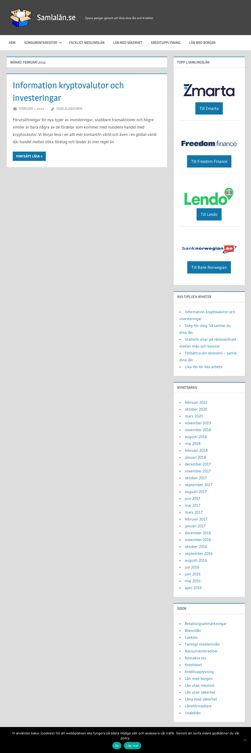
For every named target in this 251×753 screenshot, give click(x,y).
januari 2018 (195, 457)
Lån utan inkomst (199, 685)
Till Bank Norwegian (209, 267)
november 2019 (198, 422)
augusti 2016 (196, 560)
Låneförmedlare (198, 705)
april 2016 (193, 587)
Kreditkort (193, 664)
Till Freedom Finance (209, 161)
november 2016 (198, 539)
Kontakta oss (195, 657)
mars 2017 (193, 512)
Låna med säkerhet (201, 699)
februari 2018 (196, 450)
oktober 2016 (196, 546)
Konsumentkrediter (40, 42)
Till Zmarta (209, 108)
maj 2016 (193, 580)
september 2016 (199, 553)
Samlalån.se (56, 17)
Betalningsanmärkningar (206, 623)
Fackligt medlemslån (86, 42)
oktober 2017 (196, 477)
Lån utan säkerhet (200, 692)
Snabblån (193, 712)
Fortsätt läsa (28, 156)
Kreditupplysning (165, 42)
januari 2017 (195, 525)
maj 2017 (192, 505)
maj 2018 (193, 443)
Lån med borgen (202, 42)
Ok (117, 746)
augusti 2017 (196, 491)
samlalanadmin (69, 108)
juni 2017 (192, 498)
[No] (244, 740)
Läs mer (132, 746)
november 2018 (198, 429)
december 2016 (198, 532)
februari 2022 (196, 402)
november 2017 (198, 470)
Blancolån (193, 630)
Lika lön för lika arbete (203, 366)
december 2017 (198, 464)
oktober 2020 (196, 409)
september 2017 (198, 484)
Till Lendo (209, 214)
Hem (12, 42)
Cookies (191, 637)
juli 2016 (192, 567)
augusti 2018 (196, 436)
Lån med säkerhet (127, 42)
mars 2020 (194, 416)
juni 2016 (193, 573)
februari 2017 (196, 519)
